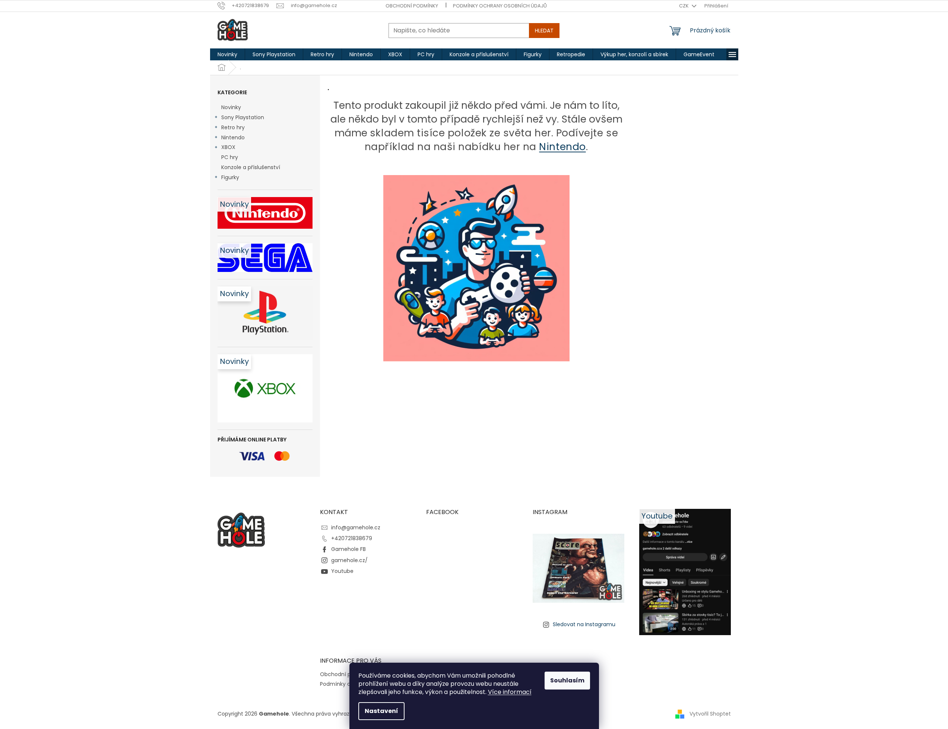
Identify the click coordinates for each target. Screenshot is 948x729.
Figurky (230, 177)
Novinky (231, 107)
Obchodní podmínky (412, 5)
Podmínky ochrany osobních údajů (500, 5)
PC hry (229, 157)
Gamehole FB (348, 549)
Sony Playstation (242, 117)
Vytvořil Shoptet (710, 713)
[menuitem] (227, 54)
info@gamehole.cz (355, 527)
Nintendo (233, 137)
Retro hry (233, 127)
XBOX (228, 147)
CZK (684, 5)
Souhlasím (567, 680)
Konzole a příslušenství (250, 167)
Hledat (544, 30)
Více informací (510, 692)
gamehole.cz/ (349, 560)
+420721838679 (351, 538)
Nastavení (381, 711)
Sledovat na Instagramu (584, 624)
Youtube (342, 571)
